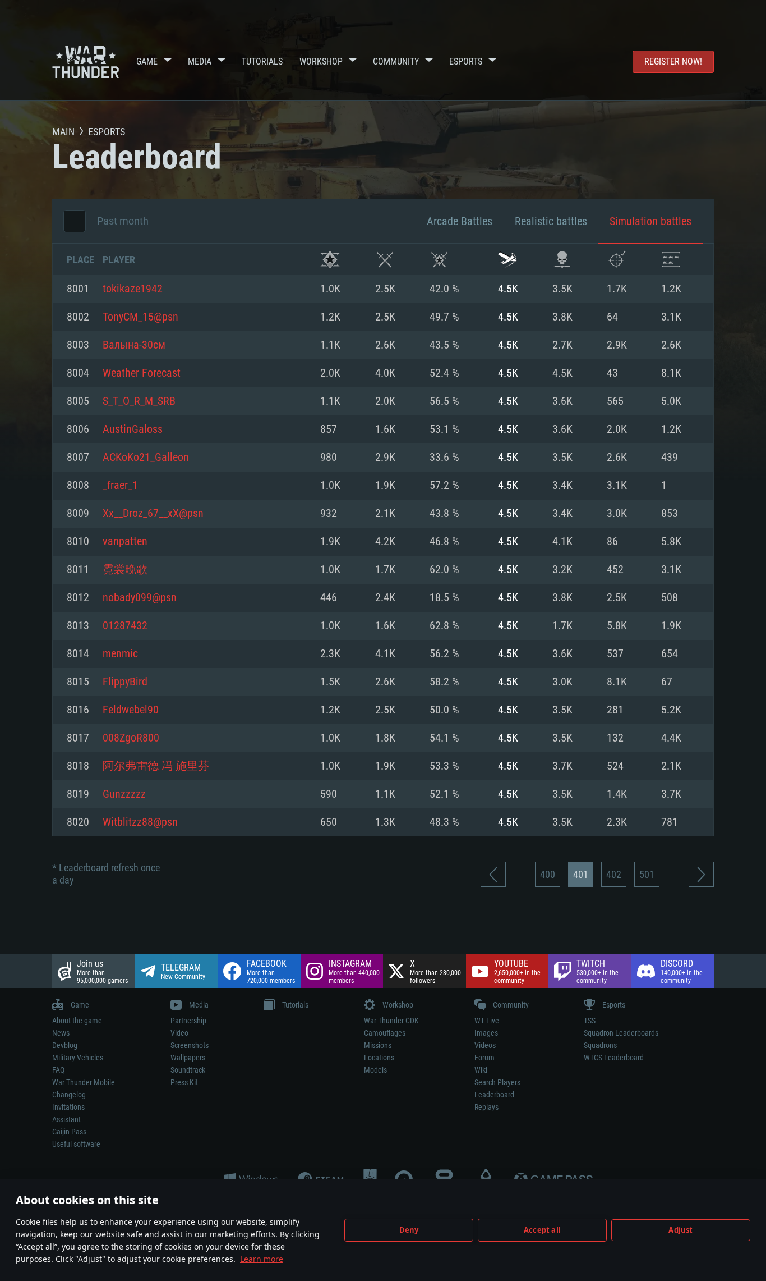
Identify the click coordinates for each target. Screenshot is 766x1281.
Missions (377, 1045)
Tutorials (262, 61)
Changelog (69, 1094)
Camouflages (384, 1032)
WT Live (486, 1020)
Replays (486, 1106)
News (61, 1032)
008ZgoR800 (131, 738)
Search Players (497, 1082)
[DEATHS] (562, 259)
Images (486, 1032)
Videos (485, 1045)
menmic (120, 654)
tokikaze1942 (133, 289)
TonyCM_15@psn (140, 317)
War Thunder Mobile (83, 1082)
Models (375, 1069)
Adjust (680, 1230)
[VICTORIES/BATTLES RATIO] (439, 259)
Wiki (480, 1069)
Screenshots (189, 1045)
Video (179, 1032)
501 (646, 874)
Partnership (188, 1020)
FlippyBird (125, 682)
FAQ (58, 1069)
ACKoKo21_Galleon (146, 457)
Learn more (261, 1258)
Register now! (673, 61)
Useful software (76, 1144)
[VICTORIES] (330, 259)
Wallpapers (187, 1057)
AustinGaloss (133, 429)
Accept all (542, 1230)
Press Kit (184, 1082)
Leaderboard (494, 1094)
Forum (484, 1057)
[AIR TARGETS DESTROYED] (616, 259)
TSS (590, 1020)
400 (547, 874)
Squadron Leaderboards (621, 1032)
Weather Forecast (142, 373)
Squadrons (600, 1045)
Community (396, 61)
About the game (77, 1020)
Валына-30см (134, 345)
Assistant (66, 1119)
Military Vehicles (77, 1057)
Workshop (321, 61)
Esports (465, 61)
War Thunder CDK (391, 1020)
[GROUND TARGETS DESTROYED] (671, 259)
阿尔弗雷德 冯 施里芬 (156, 766)
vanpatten (125, 541)
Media (199, 61)
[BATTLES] (385, 259)
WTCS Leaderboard (614, 1057)
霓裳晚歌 (125, 569)
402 (613, 874)
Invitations (68, 1106)
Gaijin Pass (69, 1131)
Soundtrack (187, 1069)
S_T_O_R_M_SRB (139, 401)
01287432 (125, 626)
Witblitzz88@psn (140, 822)
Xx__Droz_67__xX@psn (153, 513)
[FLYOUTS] (508, 259)
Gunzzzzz (124, 794)
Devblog (64, 1045)
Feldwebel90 (131, 710)
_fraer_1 (120, 485)
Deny (409, 1230)
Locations (379, 1057)
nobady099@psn (140, 597)
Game (147, 61)
